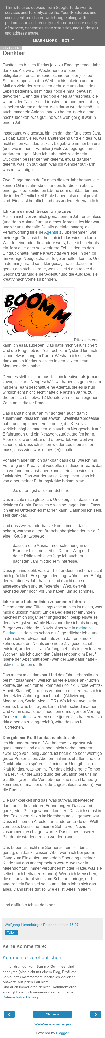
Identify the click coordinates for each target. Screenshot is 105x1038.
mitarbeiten (22, 664)
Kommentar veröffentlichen (32, 957)
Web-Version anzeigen (52, 1024)
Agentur (51, 232)
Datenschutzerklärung (20, 997)
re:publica (24, 717)
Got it (68, 41)
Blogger (62, 1033)
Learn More (45, 41)
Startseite (52, 1014)
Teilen (11, 932)
